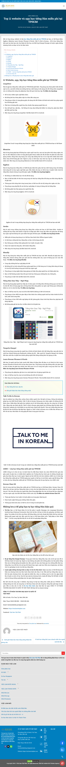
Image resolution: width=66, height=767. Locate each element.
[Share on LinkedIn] (40, 617)
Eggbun (9, 59)
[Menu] (64, 6)
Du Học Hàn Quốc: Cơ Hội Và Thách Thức (13, 717)
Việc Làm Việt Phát (42, 27)
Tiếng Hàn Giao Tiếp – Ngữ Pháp (15, 65)
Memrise (10, 58)
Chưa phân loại (33, 15)
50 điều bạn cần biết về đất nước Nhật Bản (14, 708)
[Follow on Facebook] (5, 746)
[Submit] (63, 653)
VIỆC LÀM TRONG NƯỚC (8, 689)
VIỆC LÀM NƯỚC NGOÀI (8, 684)
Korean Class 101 (12, 73)
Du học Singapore (6, 676)
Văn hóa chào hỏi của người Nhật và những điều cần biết (18, 711)
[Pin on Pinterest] (37, 617)
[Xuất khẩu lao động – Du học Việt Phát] (8, 6)
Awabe (9, 61)
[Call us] (11, 746)
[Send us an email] (8, 746)
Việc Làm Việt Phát (35, 658)
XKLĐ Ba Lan (5, 693)
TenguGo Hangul (12, 66)
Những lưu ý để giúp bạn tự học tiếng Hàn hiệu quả (19, 75)
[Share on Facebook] (28, 617)
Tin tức (3, 680)
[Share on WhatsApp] (25, 617)
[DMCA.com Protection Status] (33, 761)
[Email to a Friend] (34, 617)
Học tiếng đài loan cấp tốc (15, 387)
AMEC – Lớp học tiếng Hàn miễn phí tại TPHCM (20, 72)
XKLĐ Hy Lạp (5, 696)
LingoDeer (10, 56)
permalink (46, 623)
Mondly (9, 63)
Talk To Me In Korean (13, 70)
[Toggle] (8, 671)
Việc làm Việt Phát (15, 612)
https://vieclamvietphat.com (16, 608)
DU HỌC (3, 672)
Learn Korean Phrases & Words (15, 68)
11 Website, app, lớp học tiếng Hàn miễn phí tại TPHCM (20, 54)
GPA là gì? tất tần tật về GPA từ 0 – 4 (12, 714)
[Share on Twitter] (31, 617)
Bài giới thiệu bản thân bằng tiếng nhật (19, 390)
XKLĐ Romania (6, 699)
